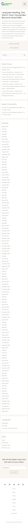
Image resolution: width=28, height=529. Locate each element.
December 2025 (6, 146)
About (14, 492)
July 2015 (4, 322)
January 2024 (5, 177)
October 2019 (5, 235)
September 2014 (6, 345)
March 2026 (5, 139)
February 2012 (5, 396)
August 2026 (5, 126)
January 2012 (5, 398)
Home (14, 488)
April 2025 (4, 164)
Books (14, 495)
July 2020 (4, 218)
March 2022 (5, 200)
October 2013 (5, 370)
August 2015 (5, 319)
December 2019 (6, 230)
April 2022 (4, 197)
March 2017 (5, 279)
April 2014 (4, 358)
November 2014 (6, 340)
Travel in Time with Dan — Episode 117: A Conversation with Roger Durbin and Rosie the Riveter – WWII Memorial (13, 86)
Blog (14, 506)
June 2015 (4, 324)
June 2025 (4, 159)
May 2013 (4, 373)
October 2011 (5, 406)
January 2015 (5, 335)
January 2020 (5, 228)
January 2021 (5, 215)
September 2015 (6, 317)
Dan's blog (4, 425)
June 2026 (4, 131)
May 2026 (4, 134)
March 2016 (5, 304)
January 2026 (5, 144)
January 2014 (5, 363)
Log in (3, 440)
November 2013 (6, 368)
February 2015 (5, 332)
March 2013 (5, 378)
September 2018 (6, 253)
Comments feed (6, 445)
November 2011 (6, 403)
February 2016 (5, 307)
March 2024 (5, 172)
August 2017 (5, 269)
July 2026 (4, 129)
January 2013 (5, 383)
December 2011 (6, 401)
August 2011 (5, 411)
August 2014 (5, 347)
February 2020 (5, 225)
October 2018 (5, 251)
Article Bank (5, 423)
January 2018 (5, 261)
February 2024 (5, 174)
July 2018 (4, 256)
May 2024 (4, 167)
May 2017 (4, 274)
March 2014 (5, 360)
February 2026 (5, 141)
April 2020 (4, 223)
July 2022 (4, 190)
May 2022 (4, 195)
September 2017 (6, 266)
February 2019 (5, 241)
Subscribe (14, 472)
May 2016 (4, 299)
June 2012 (4, 385)
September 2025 (6, 154)
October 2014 (5, 342)
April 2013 (4, 375)
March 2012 (5, 393)
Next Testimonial (14, 47)
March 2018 (5, 258)
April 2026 (4, 136)
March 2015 (5, 330)
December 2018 (6, 246)
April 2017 (4, 276)
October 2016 (5, 291)
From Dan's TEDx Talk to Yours (10, 428)
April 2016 (4, 302)
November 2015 (6, 312)
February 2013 (5, 380)
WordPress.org (6, 447)
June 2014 (4, 352)
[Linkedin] (23, 484)
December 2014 (6, 337)
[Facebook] (14, 484)
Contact (14, 509)
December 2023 (6, 180)
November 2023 (6, 182)
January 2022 (5, 205)
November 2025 (6, 149)
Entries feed (5, 442)
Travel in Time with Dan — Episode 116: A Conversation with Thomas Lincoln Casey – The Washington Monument (14, 93)
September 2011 (6, 408)
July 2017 (4, 271)
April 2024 (4, 169)
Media (14, 502)
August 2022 (5, 187)
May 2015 (4, 327)
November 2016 (6, 289)
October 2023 (5, 185)
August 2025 (5, 157)
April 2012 (4, 391)
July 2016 (4, 296)
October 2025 (5, 152)
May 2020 (4, 220)
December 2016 (6, 286)
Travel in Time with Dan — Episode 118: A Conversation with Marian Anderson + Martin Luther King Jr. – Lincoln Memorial (13, 79)
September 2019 (6, 238)
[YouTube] (9, 484)
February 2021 (5, 213)
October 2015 (5, 314)
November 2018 (6, 248)
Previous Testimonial (14, 43)
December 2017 (6, 263)
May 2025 (4, 162)
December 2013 (6, 365)
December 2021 (6, 208)
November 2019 (6, 233)
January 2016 (5, 309)
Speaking (14, 499)
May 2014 (4, 355)
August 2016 (5, 294)
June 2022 (4, 192)
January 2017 (5, 284)
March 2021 (5, 210)
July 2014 (4, 350)
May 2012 (4, 388)
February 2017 (5, 281)
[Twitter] (5, 484)
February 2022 (5, 202)
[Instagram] (18, 484)
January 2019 (5, 243)
